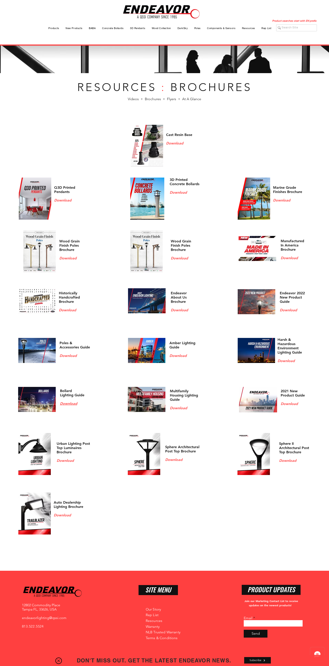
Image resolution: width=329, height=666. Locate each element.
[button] (58, 661)
